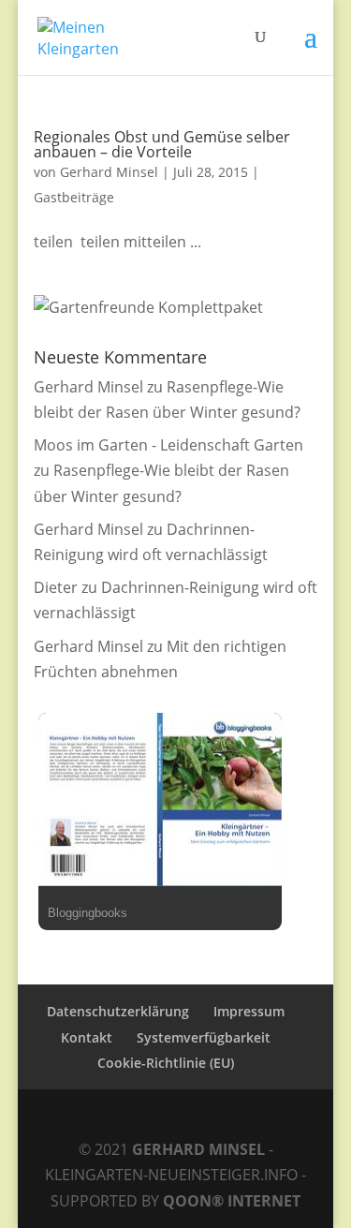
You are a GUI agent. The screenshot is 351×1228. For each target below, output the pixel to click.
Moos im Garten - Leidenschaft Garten (168, 445)
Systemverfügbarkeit (204, 1037)
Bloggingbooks (87, 913)
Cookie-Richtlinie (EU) (165, 1063)
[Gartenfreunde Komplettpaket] (148, 307)
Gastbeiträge (74, 197)
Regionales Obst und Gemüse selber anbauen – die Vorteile (162, 144)
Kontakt (86, 1037)
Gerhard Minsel (109, 172)
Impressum (249, 1011)
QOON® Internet (231, 1201)
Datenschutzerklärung (118, 1011)
